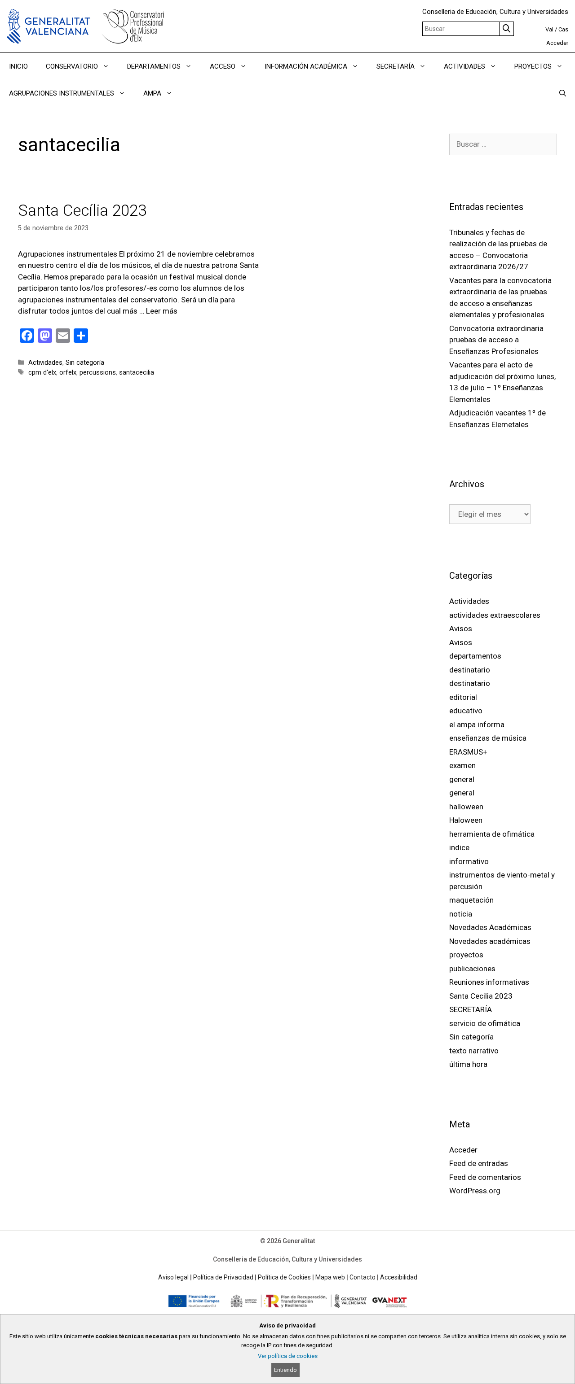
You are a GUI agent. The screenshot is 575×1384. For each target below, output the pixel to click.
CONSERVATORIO (72, 66)
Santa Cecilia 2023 (481, 995)
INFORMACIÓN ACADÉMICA (306, 66)
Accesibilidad (398, 1277)
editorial (463, 697)
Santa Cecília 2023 (82, 210)
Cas (563, 29)
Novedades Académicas (490, 927)
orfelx (67, 372)
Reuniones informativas (489, 982)
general (461, 779)
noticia (460, 913)
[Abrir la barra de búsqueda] (562, 93)
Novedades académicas (490, 941)
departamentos (475, 655)
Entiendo (285, 1370)
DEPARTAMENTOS (154, 66)
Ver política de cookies (288, 1356)
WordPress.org (474, 1190)
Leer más (161, 310)
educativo (465, 710)
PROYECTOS (533, 66)
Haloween (465, 820)
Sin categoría (85, 363)
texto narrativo (474, 1050)
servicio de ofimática (484, 1023)
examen (462, 765)
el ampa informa (476, 724)
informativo (469, 861)
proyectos (466, 954)
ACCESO (222, 66)
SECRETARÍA (395, 66)
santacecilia (136, 372)
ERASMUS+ (468, 751)
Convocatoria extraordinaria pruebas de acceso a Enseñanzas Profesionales (496, 340)
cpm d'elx (42, 372)
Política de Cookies (284, 1277)
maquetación (471, 899)
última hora (468, 1064)
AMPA (152, 93)
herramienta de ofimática (492, 834)
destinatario (469, 669)
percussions (98, 372)
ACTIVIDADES (464, 66)
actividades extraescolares (494, 615)
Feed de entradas (478, 1163)
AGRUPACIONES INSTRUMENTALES (61, 93)
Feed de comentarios (485, 1177)
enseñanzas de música (487, 737)
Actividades (45, 363)
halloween (466, 806)
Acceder (557, 42)
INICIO (18, 66)
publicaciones (472, 968)
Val (549, 29)
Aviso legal (173, 1277)
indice (459, 847)
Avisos (460, 628)
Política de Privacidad (223, 1277)
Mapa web (330, 1277)
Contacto (362, 1277)
